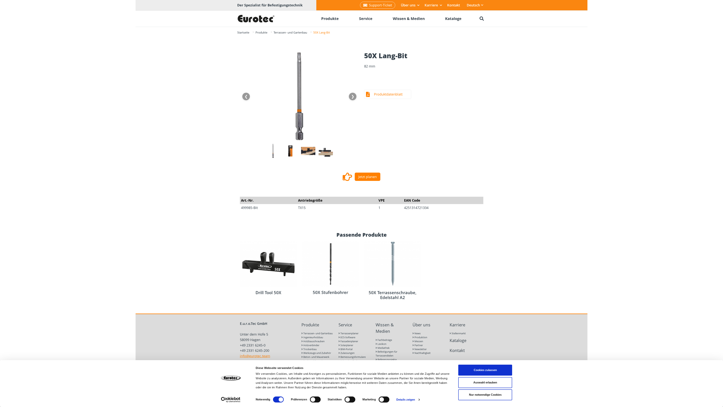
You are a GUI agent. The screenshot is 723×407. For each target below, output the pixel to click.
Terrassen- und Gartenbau (290, 32)
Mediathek (383, 348)
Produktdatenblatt (388, 94)
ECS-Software (347, 337)
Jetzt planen (367, 176)
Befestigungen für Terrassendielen (386, 353)
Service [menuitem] (365, 18)
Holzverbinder (311, 345)
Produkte (261, 32)
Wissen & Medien (385, 328)
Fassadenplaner (349, 341)
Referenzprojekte (387, 359)
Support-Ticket (380, 5)
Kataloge (458, 340)
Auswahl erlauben (485, 382)
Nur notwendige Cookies (485, 394)
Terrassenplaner (349, 333)
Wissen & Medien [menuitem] (409, 18)
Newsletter (420, 349)
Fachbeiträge (384, 340)
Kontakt (453, 5)
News (417, 333)
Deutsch (473, 5)
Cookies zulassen (485, 370)
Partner (418, 345)
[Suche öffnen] (481, 19)
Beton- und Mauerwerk (316, 357)
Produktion (420, 337)
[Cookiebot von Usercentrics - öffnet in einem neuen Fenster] (230, 399)
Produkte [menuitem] (330, 18)
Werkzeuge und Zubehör (317, 353)
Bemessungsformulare (353, 357)
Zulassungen (347, 353)
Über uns (408, 5)
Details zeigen (405, 399)
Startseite (243, 32)
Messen (418, 341)
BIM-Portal (346, 349)
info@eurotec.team (255, 356)
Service (345, 324)
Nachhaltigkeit (422, 353)
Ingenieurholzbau (313, 337)
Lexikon (381, 344)
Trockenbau (310, 349)
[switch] (315, 399)
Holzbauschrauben (314, 341)
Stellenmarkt (458, 333)
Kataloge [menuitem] (453, 18)
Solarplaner (346, 345)
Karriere (432, 5)
